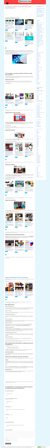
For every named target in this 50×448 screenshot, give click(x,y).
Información (38, 66)
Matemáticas (38, 138)
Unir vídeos (38, 106)
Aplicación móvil (38, 33)
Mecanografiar (38, 132)
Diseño (37, 57)
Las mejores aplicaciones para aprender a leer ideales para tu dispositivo (19, 222)
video (37, 81)
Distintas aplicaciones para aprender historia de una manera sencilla (9, 222)
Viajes (37, 80)
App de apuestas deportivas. (40, 44)
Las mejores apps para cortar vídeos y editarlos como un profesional (8, 100)
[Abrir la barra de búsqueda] (43, 3)
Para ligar (38, 92)
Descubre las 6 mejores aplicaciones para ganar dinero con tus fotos (29, 188)
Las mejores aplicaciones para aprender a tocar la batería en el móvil (29, 292)
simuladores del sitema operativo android (19, 362)
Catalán (37, 154)
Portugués (38, 144)
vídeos (14, 3)
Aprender (23, 3)
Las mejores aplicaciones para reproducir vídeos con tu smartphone (19, 100)
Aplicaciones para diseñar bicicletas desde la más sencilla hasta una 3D (29, 152)
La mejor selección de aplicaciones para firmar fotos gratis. (9, 187)
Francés (37, 143)
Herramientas (38, 62)
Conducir (38, 131)
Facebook (38, 95)
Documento (38, 59)
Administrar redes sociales (40, 100)
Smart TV (38, 73)
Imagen (37, 64)
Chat (37, 50)
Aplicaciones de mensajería (40, 36)
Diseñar (27, 3)
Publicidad (38, 70)
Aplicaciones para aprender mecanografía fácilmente (28, 222)
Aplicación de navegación (40, 31)
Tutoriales (38, 79)
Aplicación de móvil (39, 30)
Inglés (37, 145)
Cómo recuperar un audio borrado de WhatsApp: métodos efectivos (29, 25)
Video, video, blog (39, 82)
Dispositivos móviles (39, 58)
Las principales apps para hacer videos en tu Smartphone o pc (29, 99)
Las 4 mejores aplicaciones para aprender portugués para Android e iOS (19, 247)
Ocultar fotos (38, 121)
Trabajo (37, 77)
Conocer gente (19, 3)
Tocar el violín (38, 160)
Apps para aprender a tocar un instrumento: (16, 277)
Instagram (38, 96)
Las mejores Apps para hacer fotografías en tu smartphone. (19, 187)
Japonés (38, 146)
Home (7, 3)
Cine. (37, 51)
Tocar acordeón (38, 161)
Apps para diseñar (39, 165)
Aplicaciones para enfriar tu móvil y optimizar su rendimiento (19, 25)
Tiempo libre (34, 3)
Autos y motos (38, 175)
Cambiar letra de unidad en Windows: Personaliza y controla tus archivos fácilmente (19, 38)
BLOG (41, 3)
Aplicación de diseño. (39, 26)
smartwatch (38, 74)
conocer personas (39, 56)
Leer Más (26, 29)
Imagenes (38, 65)
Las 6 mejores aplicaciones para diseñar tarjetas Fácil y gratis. (9, 152)
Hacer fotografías (39, 126)
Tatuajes (38, 174)
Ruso (37, 151)
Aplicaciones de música (39, 37)
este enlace (12, 232)
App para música (8, 310)
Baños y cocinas (38, 172)
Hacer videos (38, 3)
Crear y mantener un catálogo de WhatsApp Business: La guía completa (9, 25)
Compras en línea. (39, 54)
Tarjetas (37, 167)
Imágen (16, 3)
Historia (37, 140)
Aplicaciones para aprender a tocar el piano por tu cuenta (19, 292)
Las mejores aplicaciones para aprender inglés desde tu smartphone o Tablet (9, 247)
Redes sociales (10, 3)
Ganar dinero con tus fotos (40, 122)
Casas (37, 171)
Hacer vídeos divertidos (39, 117)
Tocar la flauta (38, 158)
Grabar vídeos (38, 111)
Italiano (37, 153)
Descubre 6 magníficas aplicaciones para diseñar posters (19, 152)
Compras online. (38, 55)
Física (37, 137)
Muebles (38, 173)
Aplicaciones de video (39, 38)
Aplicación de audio (39, 25)
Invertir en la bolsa (39, 136)
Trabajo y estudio (30, 3)
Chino (37, 150)
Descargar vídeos (39, 105)
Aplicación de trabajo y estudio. (40, 32)
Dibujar (37, 130)
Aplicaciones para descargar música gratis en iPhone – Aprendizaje (40, 41)
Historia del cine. (39, 63)
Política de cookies (29, 447)
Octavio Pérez (8, 406)
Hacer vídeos (38, 116)
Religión (37, 72)
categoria (38, 49)
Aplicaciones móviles (39, 39)
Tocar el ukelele (38, 162)
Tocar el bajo (38, 159)
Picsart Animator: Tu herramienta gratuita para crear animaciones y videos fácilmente (40, 9)
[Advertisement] (19, 13)
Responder (7, 426)
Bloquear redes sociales (39, 101)
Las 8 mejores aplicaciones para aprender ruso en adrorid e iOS (29, 247)
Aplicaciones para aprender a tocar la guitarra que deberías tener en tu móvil (9, 292)
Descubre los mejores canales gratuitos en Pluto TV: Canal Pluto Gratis (40, 13)
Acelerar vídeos (38, 110)
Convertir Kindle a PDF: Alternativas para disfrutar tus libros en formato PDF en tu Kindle (9, 36)
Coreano (38, 152)
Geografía (38, 139)
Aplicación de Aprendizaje (40, 24)
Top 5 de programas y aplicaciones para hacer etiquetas (29, 41)
